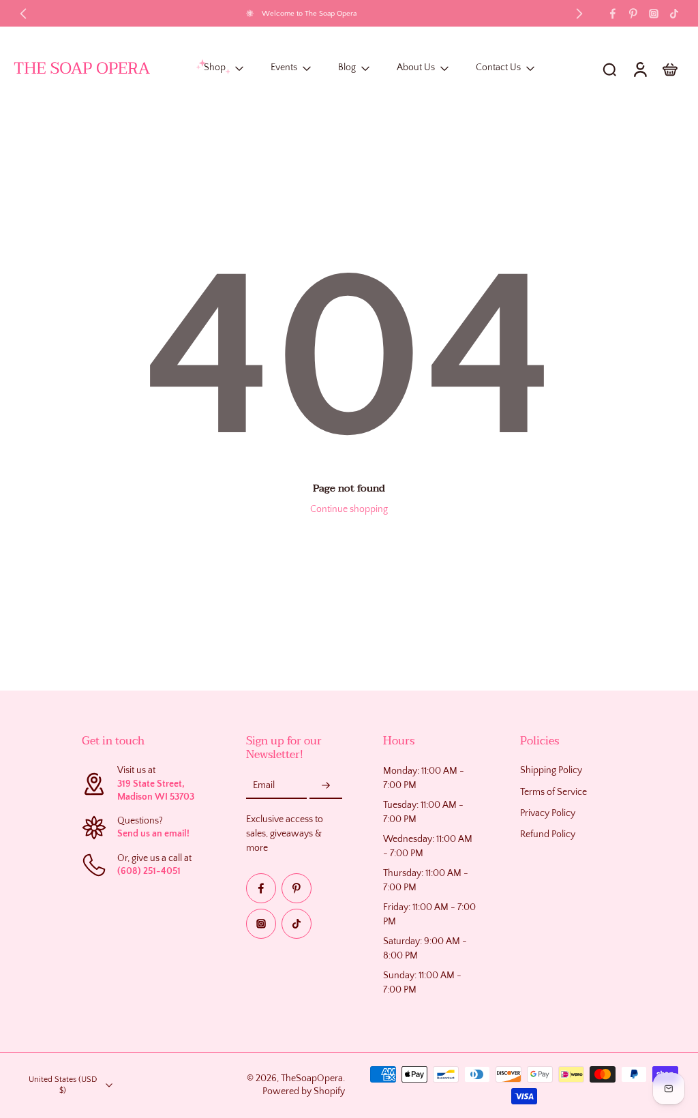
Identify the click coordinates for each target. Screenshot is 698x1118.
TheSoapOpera (312, 1078)
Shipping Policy (551, 770)
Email (264, 785)
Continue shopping (349, 509)
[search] (609, 68)
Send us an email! (153, 833)
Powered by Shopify (303, 1091)
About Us (416, 68)
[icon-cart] (669, 69)
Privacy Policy (547, 813)
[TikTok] (674, 13)
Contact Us (498, 68)
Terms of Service (553, 792)
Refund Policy (547, 834)
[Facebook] (613, 13)
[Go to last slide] (23, 13)
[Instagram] (653, 13)
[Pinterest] (633, 13)
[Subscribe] (325, 786)
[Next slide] (579, 13)
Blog (347, 68)
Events (284, 68)
